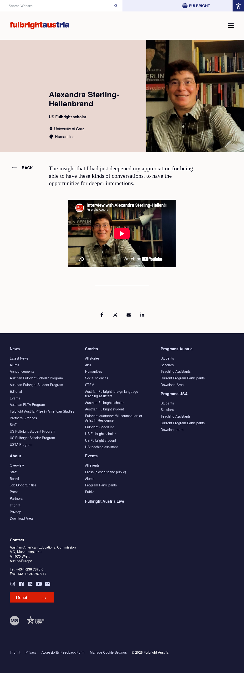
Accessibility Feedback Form (63, 652)
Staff (13, 424)
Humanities (93, 371)
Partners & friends (23, 417)
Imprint (15, 505)
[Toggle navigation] (230, 25)
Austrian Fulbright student (104, 409)
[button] (102, 314)
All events (92, 465)
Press (14, 491)
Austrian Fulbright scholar (104, 402)
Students (167, 358)
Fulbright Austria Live (104, 501)
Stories (91, 348)
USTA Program (21, 444)
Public (89, 491)
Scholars (167, 364)
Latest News (19, 358)
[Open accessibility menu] (238, 5)
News (15, 348)
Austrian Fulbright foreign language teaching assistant (111, 393)
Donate (23, 597)
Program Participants (101, 485)
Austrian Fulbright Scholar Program (36, 378)
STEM (89, 384)
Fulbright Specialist (99, 427)
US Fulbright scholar (100, 433)
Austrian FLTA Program (27, 404)
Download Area (172, 384)
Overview (17, 465)
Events (15, 398)
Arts (88, 364)
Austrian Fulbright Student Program (36, 384)
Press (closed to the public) (105, 471)
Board (14, 478)
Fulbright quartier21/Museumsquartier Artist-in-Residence (113, 418)
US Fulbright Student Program (32, 431)
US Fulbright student (100, 440)
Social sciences (96, 378)
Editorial (16, 391)
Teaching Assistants (176, 371)
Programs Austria (177, 348)
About (15, 455)
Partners (16, 498)
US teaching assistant (101, 446)
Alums (14, 364)
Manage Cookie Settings (108, 652)
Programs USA (174, 393)
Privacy (15, 511)
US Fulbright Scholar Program (32, 437)
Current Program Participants (183, 378)
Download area (172, 429)
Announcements (22, 371)
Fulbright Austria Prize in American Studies (42, 411)
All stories (92, 358)
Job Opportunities (23, 485)
